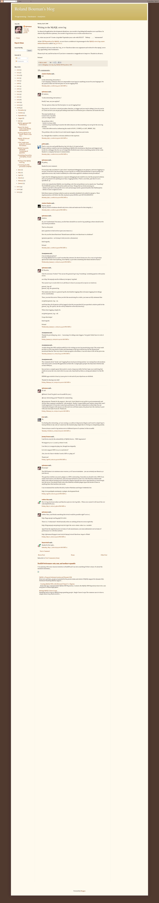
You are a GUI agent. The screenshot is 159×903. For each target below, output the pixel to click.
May (19, 173)
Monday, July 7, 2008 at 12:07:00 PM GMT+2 (55, 154)
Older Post (104, 555)
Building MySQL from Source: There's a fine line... (25, 134)
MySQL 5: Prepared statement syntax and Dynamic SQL (55, 577)
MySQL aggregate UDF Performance (24, 124)
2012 (18, 97)
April (20, 175)
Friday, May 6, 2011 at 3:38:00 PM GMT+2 (54, 506)
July (19, 121)
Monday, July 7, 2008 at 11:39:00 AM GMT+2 (54, 138)
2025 (18, 73)
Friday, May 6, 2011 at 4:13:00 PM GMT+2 (54, 537)
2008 (18, 108)
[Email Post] (50, 62)
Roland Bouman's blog (35, 9)
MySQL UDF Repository (62, 65)
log (55, 65)
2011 (18, 100)
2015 (18, 91)
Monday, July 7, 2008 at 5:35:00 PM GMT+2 (54, 248)
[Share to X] (57, 62)
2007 (18, 187)
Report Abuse (19, 43)
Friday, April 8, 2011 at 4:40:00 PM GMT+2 (54, 460)
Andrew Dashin (46, 74)
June (19, 170)
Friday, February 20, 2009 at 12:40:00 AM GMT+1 (56, 382)
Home (73, 555)
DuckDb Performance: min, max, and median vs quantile (56, 564)
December (21, 110)
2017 (18, 86)
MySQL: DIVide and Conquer (23, 139)
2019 (18, 81)
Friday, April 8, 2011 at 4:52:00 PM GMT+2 (54, 494)
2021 (18, 78)
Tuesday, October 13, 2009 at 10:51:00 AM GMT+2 (56, 431)
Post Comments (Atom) (52, 558)
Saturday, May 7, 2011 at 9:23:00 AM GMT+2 (54, 547)
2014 (18, 94)
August (20, 118)
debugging (45, 65)
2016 (18, 89)
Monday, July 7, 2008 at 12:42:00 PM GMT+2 (55, 197)
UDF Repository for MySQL (50, 41)
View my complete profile (26, 31)
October (20, 113)
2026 (18, 70)
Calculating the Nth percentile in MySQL (24, 165)
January (20, 183)
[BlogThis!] (55, 62)
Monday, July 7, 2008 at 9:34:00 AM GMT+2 (54, 86)
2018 (18, 83)
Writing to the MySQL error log (24, 161)
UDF (71, 65)
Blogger (83, 891)
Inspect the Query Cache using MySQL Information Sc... (24, 128)
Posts (18, 58)
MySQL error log (94, 41)
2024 (18, 75)
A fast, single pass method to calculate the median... (24, 144)
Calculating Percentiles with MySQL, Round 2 (25, 156)
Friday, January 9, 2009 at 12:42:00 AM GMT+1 (55, 339)
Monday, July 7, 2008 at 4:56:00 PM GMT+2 (54, 210)
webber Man (45, 500)
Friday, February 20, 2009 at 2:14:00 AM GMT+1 (56, 411)
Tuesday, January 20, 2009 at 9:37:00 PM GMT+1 (56, 354)
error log (50, 65)
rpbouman (45, 92)
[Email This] (53, 62)
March (20, 178)
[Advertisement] (128, 36)
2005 (18, 192)
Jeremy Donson (46, 437)
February (21, 181)
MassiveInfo (45, 543)
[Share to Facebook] (59, 62)
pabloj (44, 144)
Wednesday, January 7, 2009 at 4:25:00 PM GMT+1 (56, 262)
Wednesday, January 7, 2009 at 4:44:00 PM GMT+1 (56, 327)
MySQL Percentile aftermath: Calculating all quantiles (23, 150)
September (21, 115)
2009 (18, 105)
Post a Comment (45, 551)
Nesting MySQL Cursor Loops (48, 591)
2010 (18, 102)
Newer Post (41, 555)
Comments (20, 61)
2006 (18, 189)
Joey (43, 417)
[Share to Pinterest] (60, 62)
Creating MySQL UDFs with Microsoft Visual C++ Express (57, 584)
